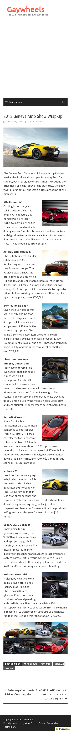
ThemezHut (9, 726)
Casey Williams (35, 121)
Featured (46, 664)
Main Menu (15, 102)
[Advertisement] (35, 60)
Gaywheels (26, 9)
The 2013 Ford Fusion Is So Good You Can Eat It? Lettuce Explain (52, 694)
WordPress (31, 723)
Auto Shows (30, 664)
